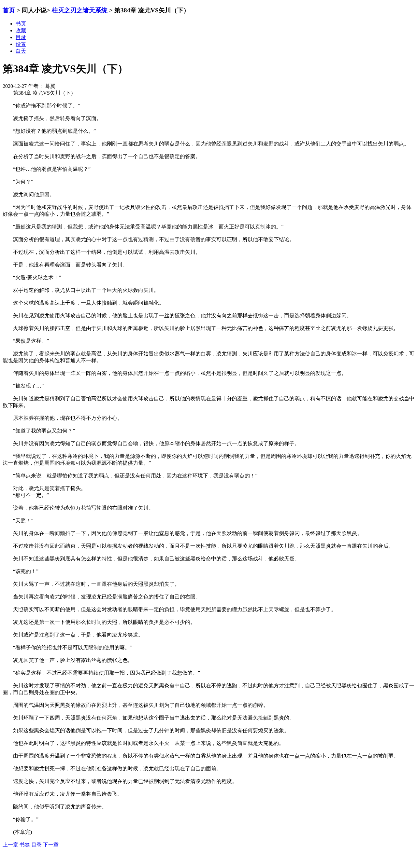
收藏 (21, 30)
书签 (25, 844)
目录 (36, 844)
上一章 (10, 844)
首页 (9, 10)
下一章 (51, 844)
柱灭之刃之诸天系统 (80, 10)
